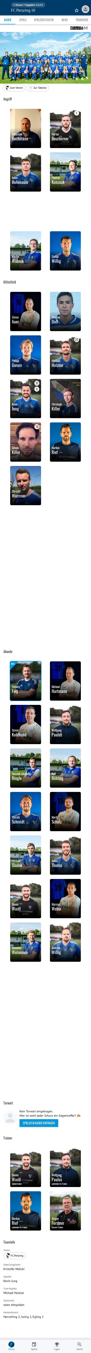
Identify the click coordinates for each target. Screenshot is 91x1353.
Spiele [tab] (23, 19)
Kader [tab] (7, 19)
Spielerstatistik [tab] (44, 19)
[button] (37, 87)
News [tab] (65, 19)
